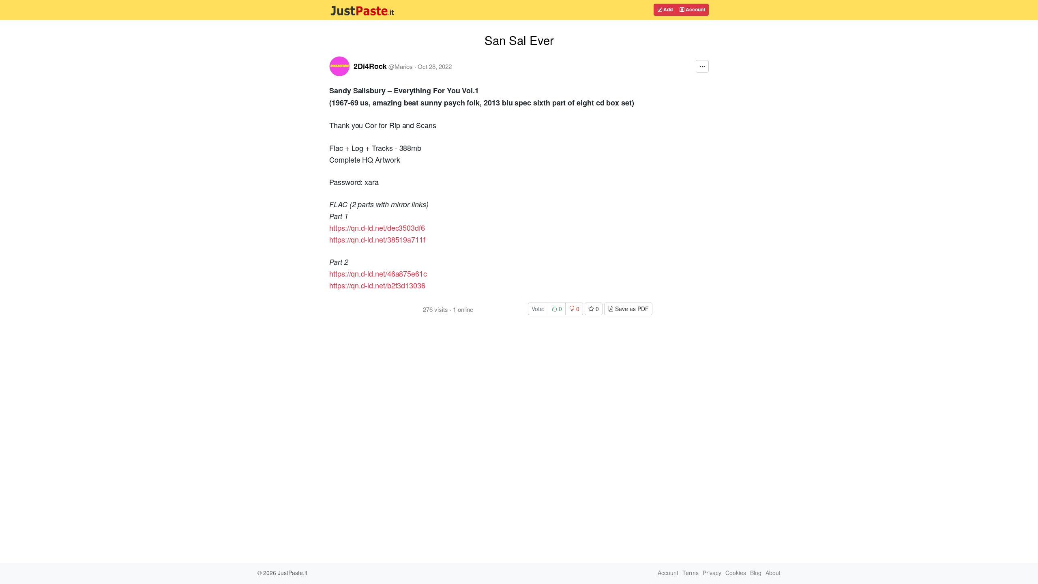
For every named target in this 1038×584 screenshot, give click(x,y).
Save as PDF (631, 309)
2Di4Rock (370, 66)
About (773, 573)
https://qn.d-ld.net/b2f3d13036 (377, 285)
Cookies (735, 573)
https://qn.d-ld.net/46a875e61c (378, 273)
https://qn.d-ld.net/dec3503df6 (377, 227)
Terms (690, 573)
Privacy (712, 573)
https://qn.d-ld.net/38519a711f (377, 239)
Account (694, 9)
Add (667, 9)
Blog (755, 573)
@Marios (400, 66)
